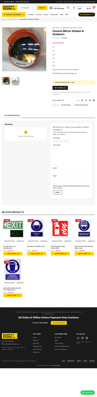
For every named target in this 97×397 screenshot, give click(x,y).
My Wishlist (58, 337)
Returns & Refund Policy (62, 346)
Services (39, 14)
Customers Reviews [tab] (12, 115)
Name (55, 168)
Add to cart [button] (11, 253)
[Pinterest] (89, 100)
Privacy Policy (59, 343)
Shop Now (36, 343)
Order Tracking (37, 349)
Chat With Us (60, 323)
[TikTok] (56, 1)
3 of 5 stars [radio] (60, 141)
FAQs (56, 340)
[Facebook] (61, 1)
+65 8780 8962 (8, 341)
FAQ (66, 14)
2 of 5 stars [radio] (57, 141)
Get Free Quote (85, 14)
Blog (61, 14)
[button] (45, 29)
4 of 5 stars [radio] (64, 141)
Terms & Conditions (60, 349)
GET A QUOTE (59, 88)
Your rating (56, 138)
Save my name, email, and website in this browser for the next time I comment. (71, 187)
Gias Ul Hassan (56, 365)
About (46, 14)
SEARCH (42, 8)
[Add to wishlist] (21, 224)
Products (31, 14)
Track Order (54, 14)
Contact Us (36, 352)
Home (3, 19)
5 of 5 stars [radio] (67, 141)
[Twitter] (86, 100)
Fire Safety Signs (12, 19)
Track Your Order (41, 323)
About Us (36, 340)
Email (55, 176)
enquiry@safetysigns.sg (11, 344)
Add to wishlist (57, 100)
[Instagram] (59, 1)
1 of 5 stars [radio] (54, 141)
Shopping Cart (37, 346)
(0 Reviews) (55, 38)
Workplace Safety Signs (73, 27)
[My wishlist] (68, 8)
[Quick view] (21, 220)
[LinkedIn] (93, 100)
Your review (57, 145)
